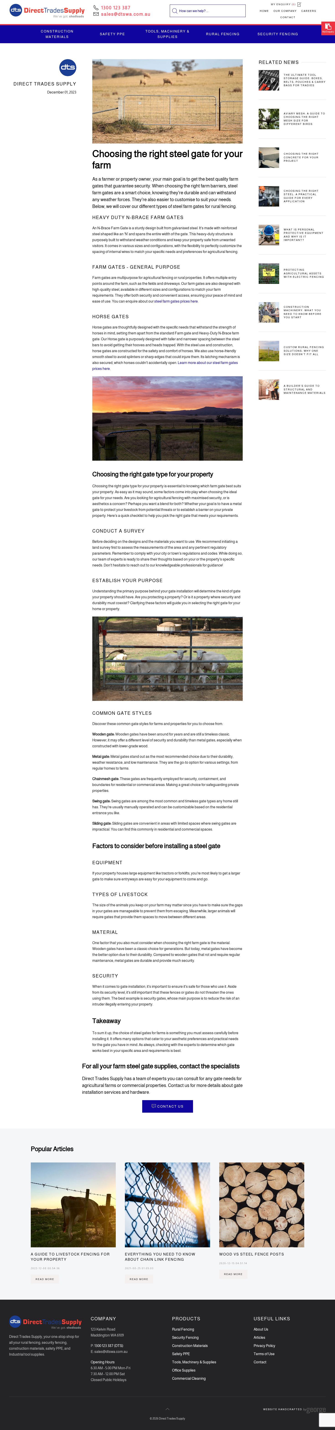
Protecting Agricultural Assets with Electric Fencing (304, 273)
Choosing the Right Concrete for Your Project (301, 157)
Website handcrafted (283, 1409)
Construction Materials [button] (57, 34)
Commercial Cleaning (189, 1378)
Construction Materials (190, 1346)
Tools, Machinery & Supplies (194, 1362)
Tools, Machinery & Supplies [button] (167, 34)
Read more (45, 1279)
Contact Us (170, 1106)
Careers (308, 11)
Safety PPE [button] (112, 34)
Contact (288, 17)
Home (264, 11)
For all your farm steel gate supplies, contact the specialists (161, 1066)
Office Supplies (184, 1370)
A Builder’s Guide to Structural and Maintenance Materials (305, 389)
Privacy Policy (264, 1346)
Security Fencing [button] (278, 34)
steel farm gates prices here (176, 301)
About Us (261, 1329)
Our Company (285, 11)
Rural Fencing (183, 1329)
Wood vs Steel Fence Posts (251, 1254)
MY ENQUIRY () (284, 4)
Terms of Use (264, 1354)
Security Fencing (185, 1337)
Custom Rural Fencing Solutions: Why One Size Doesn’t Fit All (304, 351)
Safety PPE (181, 1354)
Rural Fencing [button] (223, 34)
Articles (259, 1337)
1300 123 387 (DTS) (108, 1346)
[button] (167, 1409)
